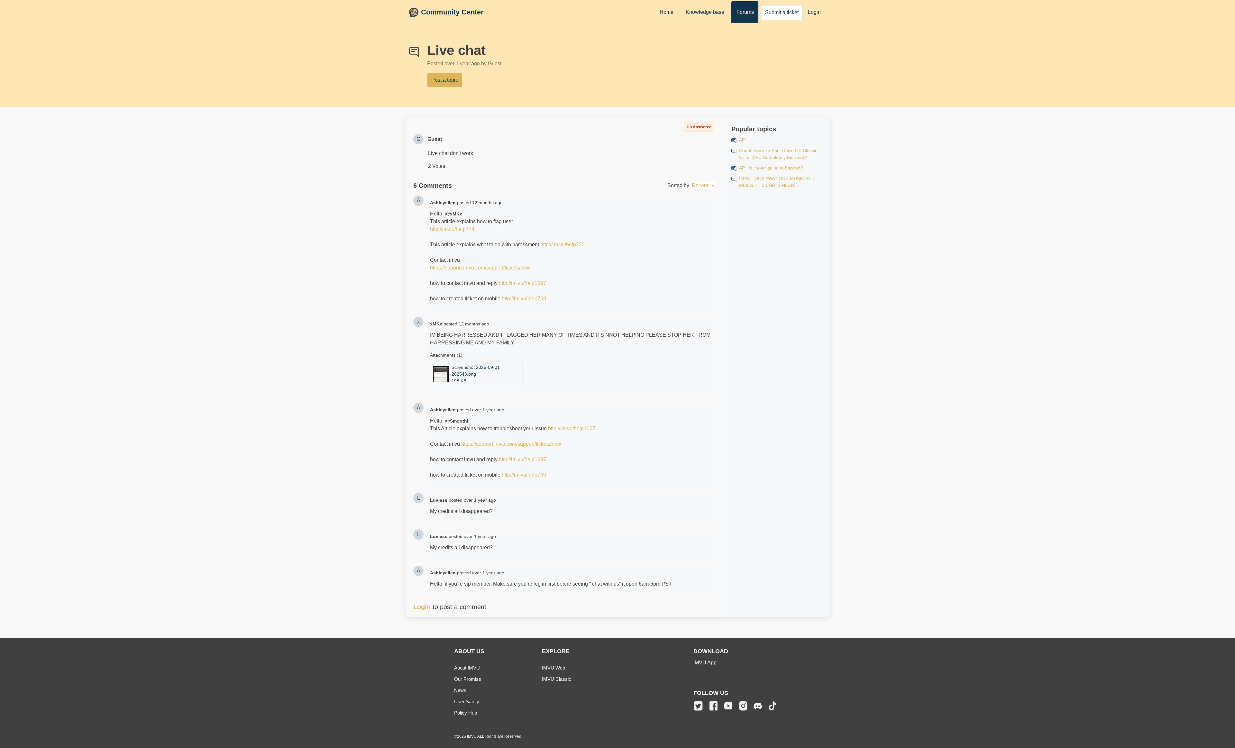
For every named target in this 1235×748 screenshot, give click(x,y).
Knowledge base (705, 12)
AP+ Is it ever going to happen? (771, 167)
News (460, 690)
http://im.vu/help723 (562, 244)
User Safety (466, 701)
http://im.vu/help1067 (571, 428)
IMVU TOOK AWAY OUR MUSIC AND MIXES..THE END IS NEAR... (777, 182)
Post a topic (444, 80)
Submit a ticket (782, 12)
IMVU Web (553, 667)
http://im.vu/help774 (452, 229)
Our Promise (467, 679)
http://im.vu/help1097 (522, 283)
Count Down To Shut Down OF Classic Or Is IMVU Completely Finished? (778, 154)
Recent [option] (700, 185)
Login (814, 12)
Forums (745, 12)
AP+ (743, 139)
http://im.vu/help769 (524, 298)
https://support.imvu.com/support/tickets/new (480, 267)
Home (666, 12)
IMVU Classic (556, 679)
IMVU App (705, 662)
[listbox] (703, 185)
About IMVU (467, 667)
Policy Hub (465, 713)
